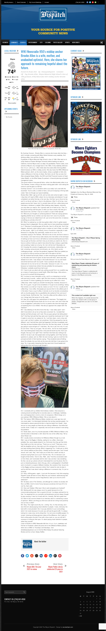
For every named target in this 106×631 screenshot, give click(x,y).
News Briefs (76, 42)
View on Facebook (75, 200)
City (41, 42)
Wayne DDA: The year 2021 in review (34, 567)
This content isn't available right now (83, 295)
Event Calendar (21, 2)
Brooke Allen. (33, 74)
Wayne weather (12, 103)
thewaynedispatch (48, 72)
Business (5, 42)
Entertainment (32, 42)
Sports (67, 42)
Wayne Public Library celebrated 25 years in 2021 (55, 569)
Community (14, 42)
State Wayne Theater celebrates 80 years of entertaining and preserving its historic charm (85, 265)
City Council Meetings (35, 2)
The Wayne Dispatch (83, 186)
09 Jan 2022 (33, 72)
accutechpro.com (68, 627)
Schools (23, 42)
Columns (48, 42)
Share (73, 202)
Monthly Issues (9, 2)
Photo (76, 197)
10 (80, 604)
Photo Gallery (57, 42)
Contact (47, 2)
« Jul (80, 616)
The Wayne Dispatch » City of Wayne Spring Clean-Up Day (86, 239)
